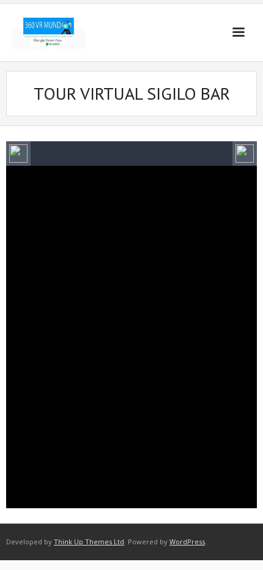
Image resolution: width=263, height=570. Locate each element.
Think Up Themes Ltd (89, 541)
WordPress (187, 541)
